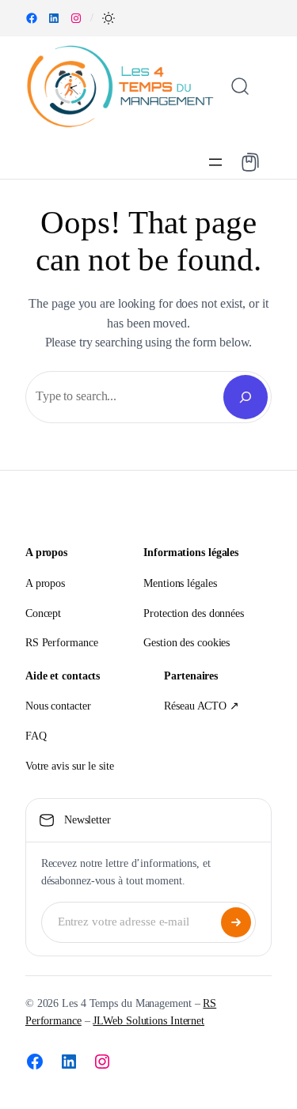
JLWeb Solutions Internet (148, 1021)
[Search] (245, 397)
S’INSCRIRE (236, 922)
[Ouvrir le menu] (215, 162)
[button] (108, 18)
